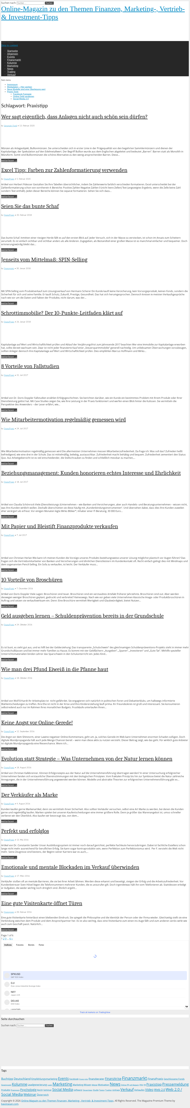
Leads (50, 1085)
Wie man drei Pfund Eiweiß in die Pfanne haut (54, 669)
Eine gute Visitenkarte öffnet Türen (41, 903)
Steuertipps (87, 1090)
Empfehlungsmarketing (44, 1078)
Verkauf (11, 74)
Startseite (12, 51)
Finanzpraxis (9, 269)
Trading (11, 71)
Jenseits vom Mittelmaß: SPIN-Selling (44, 259)
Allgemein (12, 53)
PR (145, 1085)
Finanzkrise (113, 1078)
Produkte (5, 1090)
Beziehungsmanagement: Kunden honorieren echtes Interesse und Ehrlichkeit (91, 473)
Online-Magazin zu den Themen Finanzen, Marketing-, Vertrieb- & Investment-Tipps (67, 1100)
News (10, 68)
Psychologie (28, 1089)
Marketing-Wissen (82, 1084)
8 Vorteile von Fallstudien (30, 366)
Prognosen (15, 1090)
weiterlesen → (9, 160)
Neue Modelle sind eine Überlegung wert (26, 89)
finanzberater (96, 1078)
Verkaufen (139, 1089)
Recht (40, 1090)
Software (77, 1090)
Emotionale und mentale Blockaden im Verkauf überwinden (70, 867)
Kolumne (12, 62)
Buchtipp (7, 1078)
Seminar (47, 1090)
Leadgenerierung (37, 1084)
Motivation (103, 1084)
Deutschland (22, 1078)
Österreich (43, 1094)
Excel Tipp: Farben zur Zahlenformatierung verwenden (64, 170)
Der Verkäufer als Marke (29, 795)
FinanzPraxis (9, 179)
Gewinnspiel (6, 1085)
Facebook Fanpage (22, 94)
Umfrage (116, 1090)
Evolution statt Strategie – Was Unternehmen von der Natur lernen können (86, 758)
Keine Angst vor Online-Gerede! (37, 722)
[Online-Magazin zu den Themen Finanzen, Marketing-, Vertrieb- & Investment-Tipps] (51, 39)
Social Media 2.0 (21, 99)
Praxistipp (154, 1084)
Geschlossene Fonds (174, 1078)
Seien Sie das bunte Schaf (30, 206)
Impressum (12, 84)
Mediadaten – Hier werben (19, 87)
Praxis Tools (12, 91)
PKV (141, 1084)
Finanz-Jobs (83, 1079)
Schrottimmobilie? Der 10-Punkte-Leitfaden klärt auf (62, 313)
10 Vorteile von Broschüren (31, 579)
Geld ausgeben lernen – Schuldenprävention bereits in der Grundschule (82, 616)
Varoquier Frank (10, 126)
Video (149, 1089)
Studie (96, 1090)
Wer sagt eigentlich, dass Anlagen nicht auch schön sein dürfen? (74, 116)
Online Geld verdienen (23, 96)
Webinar (29, 1094)
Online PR (125, 1085)
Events (11, 56)
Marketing (12, 65)
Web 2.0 (159, 1089)
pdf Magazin (134, 1085)
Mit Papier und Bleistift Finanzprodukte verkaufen (59, 526)
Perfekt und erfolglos (25, 831)
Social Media (62, 1089)
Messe (94, 1084)
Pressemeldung (175, 1084)
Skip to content (9, 45)
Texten (102, 1090)
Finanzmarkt (14, 59)
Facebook (74, 1079)
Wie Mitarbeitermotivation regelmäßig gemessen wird (63, 419)
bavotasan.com (9, 1104)
